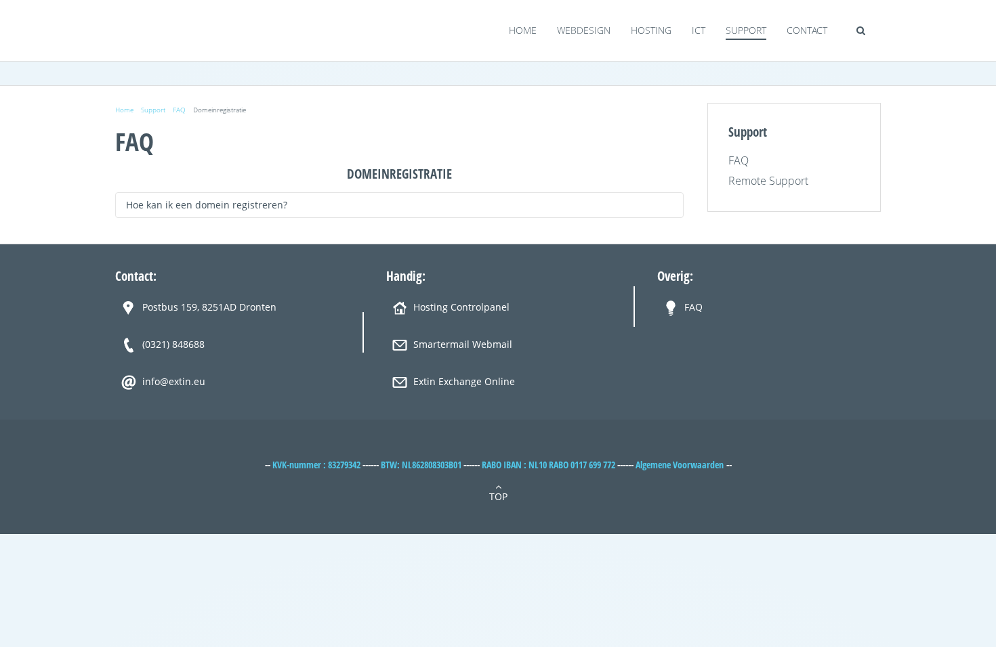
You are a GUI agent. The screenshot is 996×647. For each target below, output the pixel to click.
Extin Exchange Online (464, 381)
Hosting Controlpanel (461, 306)
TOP (498, 496)
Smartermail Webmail (462, 344)
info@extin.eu (173, 381)
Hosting (651, 30)
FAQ (179, 109)
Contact (807, 30)
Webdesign (583, 30)
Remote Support (768, 180)
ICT (698, 30)
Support (746, 30)
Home (523, 30)
